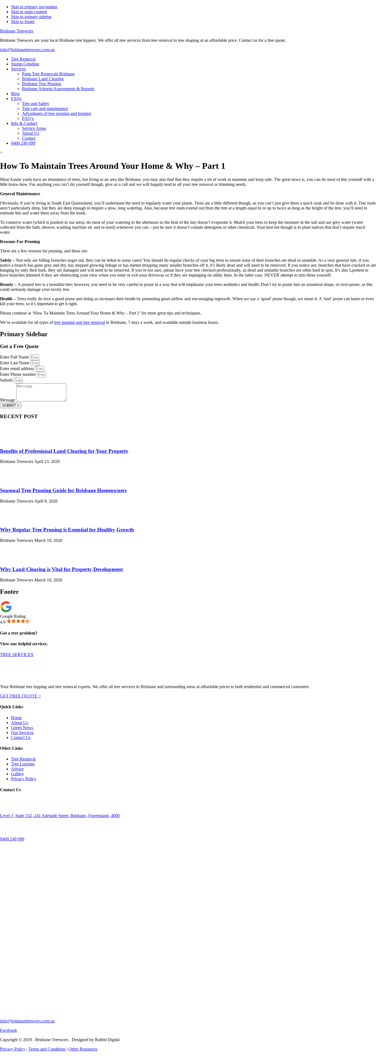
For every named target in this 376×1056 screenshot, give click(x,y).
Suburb (7, 380)
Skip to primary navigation (34, 6)
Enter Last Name (15, 362)
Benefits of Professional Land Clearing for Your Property (64, 451)
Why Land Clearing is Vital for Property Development (61, 569)
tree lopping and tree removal (79, 322)
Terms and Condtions (47, 1049)
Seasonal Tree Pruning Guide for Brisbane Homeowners (63, 490)
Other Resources (83, 1049)
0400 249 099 (12, 839)
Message (8, 400)
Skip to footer (23, 21)
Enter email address (17, 368)
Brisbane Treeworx (16, 31)
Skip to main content (29, 11)
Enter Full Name (15, 357)
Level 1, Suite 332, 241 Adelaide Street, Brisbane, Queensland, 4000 (60, 815)
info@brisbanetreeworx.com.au (27, 49)
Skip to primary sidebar (31, 16)
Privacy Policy (12, 1049)
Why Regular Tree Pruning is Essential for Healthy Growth (67, 530)
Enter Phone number (18, 374)
